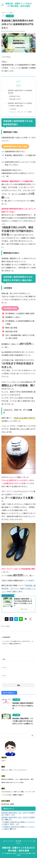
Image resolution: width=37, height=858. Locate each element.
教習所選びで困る (14, 96)
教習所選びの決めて (15, 99)
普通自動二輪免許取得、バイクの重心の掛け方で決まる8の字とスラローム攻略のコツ (22, 721)
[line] (21, 619)
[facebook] (11, 619)
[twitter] (7, 619)
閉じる (18, 85)
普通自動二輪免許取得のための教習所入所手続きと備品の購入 (20, 104)
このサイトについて (8, 841)
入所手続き (12, 109)
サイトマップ (27, 841)
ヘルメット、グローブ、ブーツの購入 (20, 112)
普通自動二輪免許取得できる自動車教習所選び (20, 91)
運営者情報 (18, 841)
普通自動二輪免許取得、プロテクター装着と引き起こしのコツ (18, 588)
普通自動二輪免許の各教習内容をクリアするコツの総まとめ (22, 705)
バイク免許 (6, 626)
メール (4, 667)
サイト (4, 676)
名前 (3, 659)
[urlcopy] (30, 619)
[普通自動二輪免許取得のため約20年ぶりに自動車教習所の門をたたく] (16, 619)
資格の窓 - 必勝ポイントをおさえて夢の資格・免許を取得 (18, 4)
